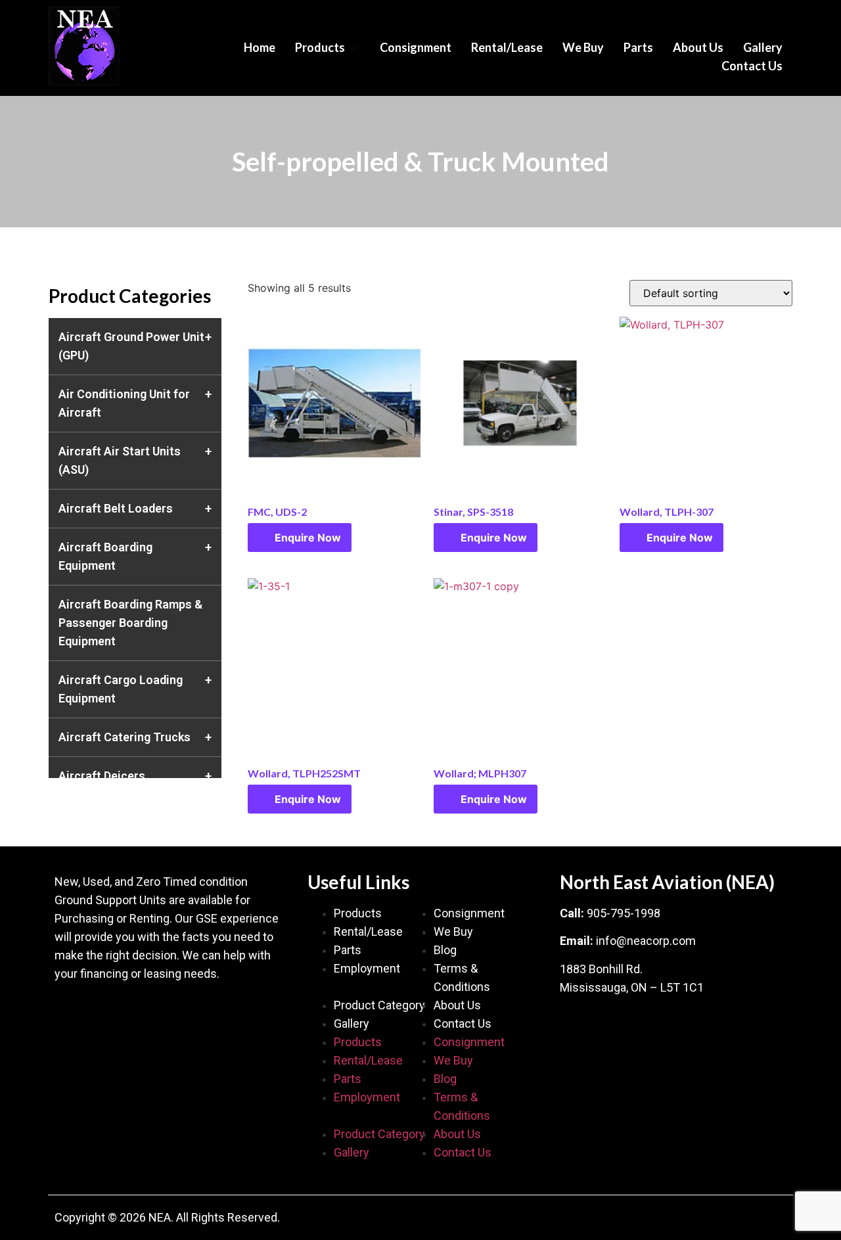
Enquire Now (308, 537)
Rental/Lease (507, 47)
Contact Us (752, 65)
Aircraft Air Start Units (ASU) (119, 460)
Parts (638, 47)
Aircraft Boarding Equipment (105, 556)
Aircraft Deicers (101, 776)
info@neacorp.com (646, 941)
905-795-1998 (623, 913)
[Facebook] (71, 1012)
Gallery (763, 47)
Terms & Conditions (462, 977)
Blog (445, 950)
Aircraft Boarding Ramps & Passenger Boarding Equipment (130, 622)
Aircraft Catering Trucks (124, 737)
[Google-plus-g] (110, 1012)
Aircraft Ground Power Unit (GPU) (131, 346)
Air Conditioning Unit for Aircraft (124, 403)
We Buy (583, 47)
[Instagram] (149, 1012)
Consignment (415, 47)
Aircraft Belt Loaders (115, 508)
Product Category (379, 1005)
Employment (367, 968)
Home (259, 47)
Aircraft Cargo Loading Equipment (120, 689)
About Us (698, 47)
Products (320, 47)
